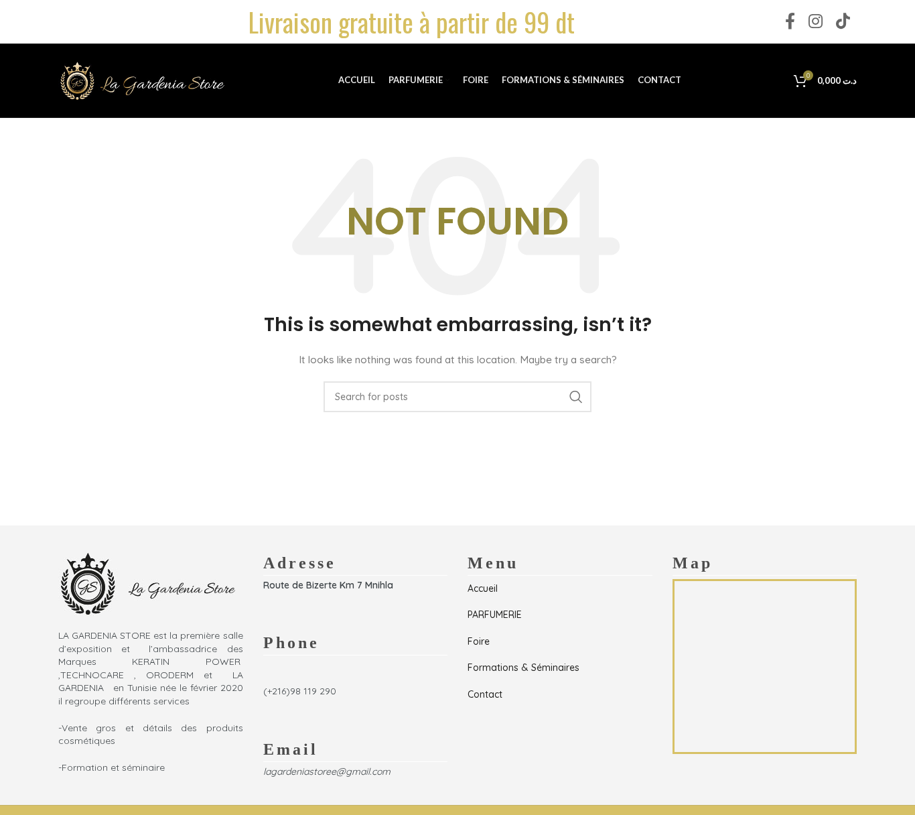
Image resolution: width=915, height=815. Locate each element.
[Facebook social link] (790, 22)
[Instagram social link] (815, 22)
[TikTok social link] (843, 22)
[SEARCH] (576, 396)
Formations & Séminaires (523, 668)
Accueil (483, 588)
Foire (479, 641)
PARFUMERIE (495, 615)
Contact (485, 694)
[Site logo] (142, 80)
